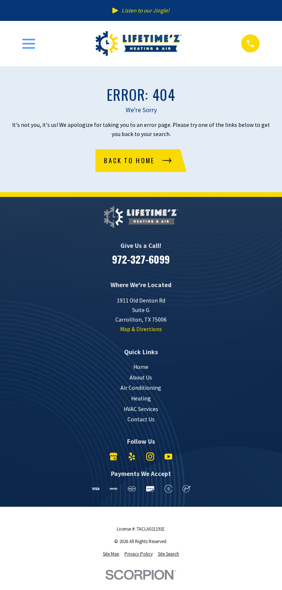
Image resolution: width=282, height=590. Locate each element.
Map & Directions (141, 329)
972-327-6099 (141, 259)
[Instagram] (150, 456)
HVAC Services (141, 409)
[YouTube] (168, 456)
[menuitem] (111, 554)
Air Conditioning (140, 387)
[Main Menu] (28, 43)
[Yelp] (132, 456)
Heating (141, 398)
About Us (141, 377)
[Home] (138, 43)
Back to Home (129, 160)
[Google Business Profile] (113, 456)
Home (140, 366)
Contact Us (141, 419)
